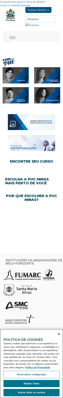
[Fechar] (59, 334)
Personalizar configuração (31, 374)
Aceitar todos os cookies (31, 392)
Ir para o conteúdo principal (15, 5)
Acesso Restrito (38, 10)
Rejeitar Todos (32, 383)
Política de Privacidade (37, 367)
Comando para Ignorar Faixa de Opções (22, 1)
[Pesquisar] (32, 24)
